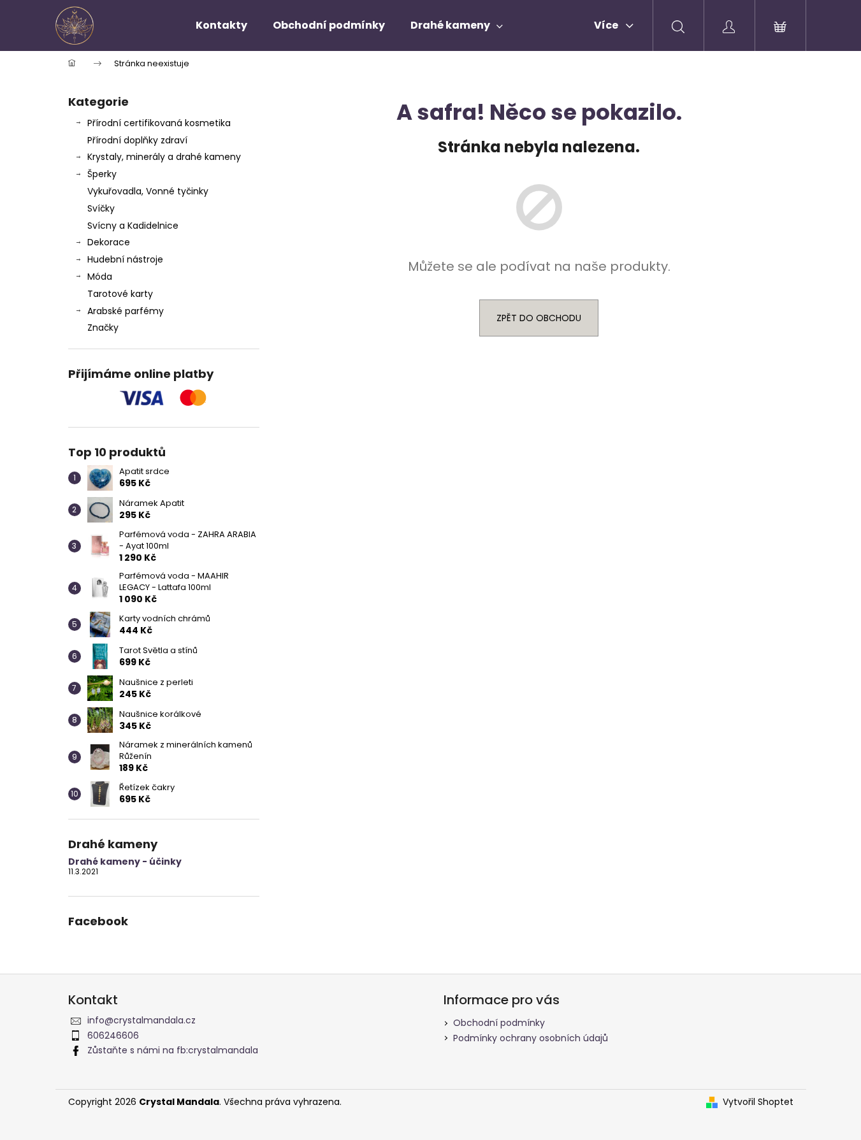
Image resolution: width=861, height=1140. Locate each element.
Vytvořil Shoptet (758, 1102)
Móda (99, 276)
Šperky (102, 174)
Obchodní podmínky (499, 1022)
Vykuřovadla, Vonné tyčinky (147, 191)
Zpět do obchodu (538, 318)
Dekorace (108, 242)
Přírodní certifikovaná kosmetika (159, 123)
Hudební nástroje (125, 259)
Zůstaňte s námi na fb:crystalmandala (172, 1050)
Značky (103, 327)
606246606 (113, 1035)
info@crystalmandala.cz (141, 1020)
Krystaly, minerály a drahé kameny (164, 156)
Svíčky (101, 208)
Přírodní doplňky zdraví (137, 140)
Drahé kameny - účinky (125, 862)
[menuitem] (221, 25)
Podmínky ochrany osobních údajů (530, 1038)
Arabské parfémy (125, 311)
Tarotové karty (120, 293)
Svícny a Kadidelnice (132, 225)
